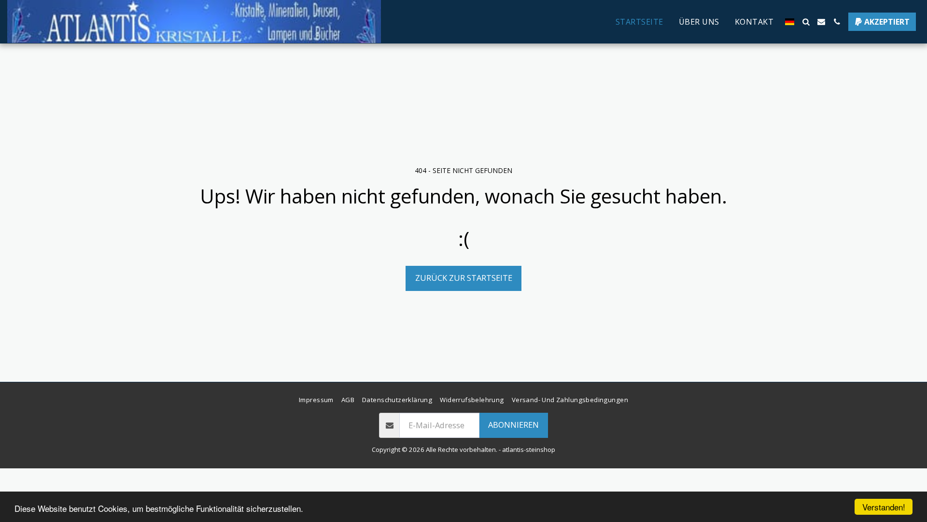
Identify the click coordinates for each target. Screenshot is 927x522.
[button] (806, 22)
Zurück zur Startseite (463, 277)
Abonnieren (513, 424)
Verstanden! (883, 507)
